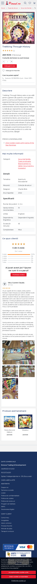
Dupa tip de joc (13, 8)
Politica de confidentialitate (10, 496)
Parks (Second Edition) (9, 431)
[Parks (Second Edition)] (9, 422)
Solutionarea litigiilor (7, 509)
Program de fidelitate (8, 504)
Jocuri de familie (26, 8)
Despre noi (4, 487)
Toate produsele (24, 161)
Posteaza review (19, 275)
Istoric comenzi (6, 523)
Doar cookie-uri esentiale (18, 576)
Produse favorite (6, 526)
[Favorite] (30, 3)
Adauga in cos (9, 66)
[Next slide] (33, 427)
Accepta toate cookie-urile (18, 572)
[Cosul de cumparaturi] (34, 3)
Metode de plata (6, 528)
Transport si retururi (7, 531)
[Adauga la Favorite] (14, 426)
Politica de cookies (21, 564)
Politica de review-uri (8, 501)
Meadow (25, 430)
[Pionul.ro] (12, 3)
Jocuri (3, 8)
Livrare (3, 493)
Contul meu (5, 518)
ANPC (3, 506)
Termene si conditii (7, 490)
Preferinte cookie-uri (18, 581)
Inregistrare (5, 520)
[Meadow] (25, 422)
